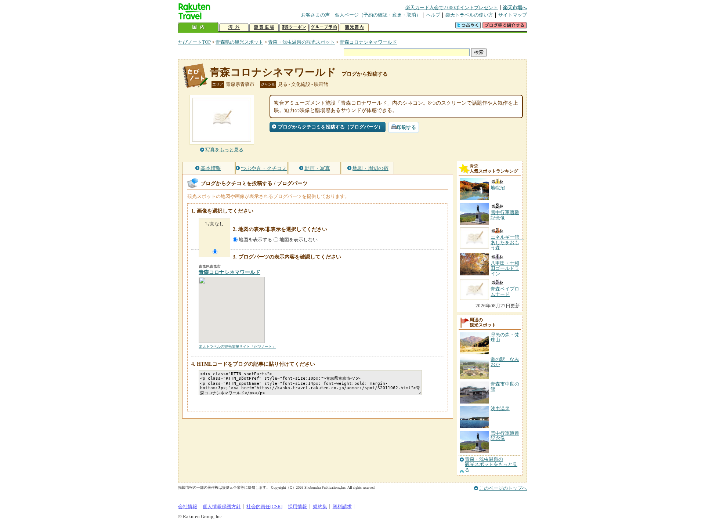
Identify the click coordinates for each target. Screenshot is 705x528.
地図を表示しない (298, 239)
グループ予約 (324, 27)
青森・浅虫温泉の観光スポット (301, 42)
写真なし (214, 224)
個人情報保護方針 (222, 506)
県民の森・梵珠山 (505, 337)
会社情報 (187, 506)
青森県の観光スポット (239, 42)
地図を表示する (255, 239)
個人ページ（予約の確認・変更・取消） (378, 15)
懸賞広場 (264, 27)
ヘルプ (433, 15)
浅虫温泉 (500, 408)
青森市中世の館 (505, 386)
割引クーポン (294, 27)
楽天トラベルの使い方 (469, 15)
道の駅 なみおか (505, 362)
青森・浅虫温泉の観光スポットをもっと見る (491, 465)
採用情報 (297, 506)
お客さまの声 (315, 15)
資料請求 (342, 506)
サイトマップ (512, 15)
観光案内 (354, 27)
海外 (234, 27)
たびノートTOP (194, 42)
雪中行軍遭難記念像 (505, 435)
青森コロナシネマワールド (368, 42)
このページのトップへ (503, 488)
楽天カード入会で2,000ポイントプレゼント (451, 7)
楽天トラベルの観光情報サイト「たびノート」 (237, 346)
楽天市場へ (515, 7)
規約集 (320, 506)
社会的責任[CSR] (264, 506)
